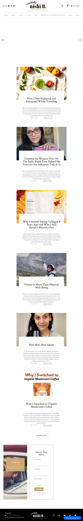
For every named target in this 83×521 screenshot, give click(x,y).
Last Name (37, 469)
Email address (38, 479)
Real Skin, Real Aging (41, 345)
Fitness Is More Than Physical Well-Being (41, 286)
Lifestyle (46, 95)
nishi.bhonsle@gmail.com (14, 515)
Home (6, 15)
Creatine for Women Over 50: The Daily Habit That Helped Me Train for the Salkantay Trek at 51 (41, 161)
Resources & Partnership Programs (53, 15)
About (78, 15)
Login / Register (76, 6)
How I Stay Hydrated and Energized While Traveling (41, 100)
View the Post (48, 117)
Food (20, 15)
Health (40, 95)
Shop (13, 15)
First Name (37, 459)
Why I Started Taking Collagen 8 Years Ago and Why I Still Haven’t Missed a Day (41, 224)
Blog (70, 15)
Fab (36, 15)
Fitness (28, 15)
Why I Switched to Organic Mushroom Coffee (41, 405)
